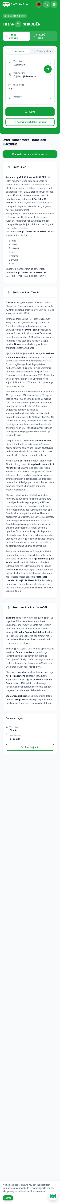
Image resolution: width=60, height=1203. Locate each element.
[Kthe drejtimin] (48, 69)
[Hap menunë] (54, 4)
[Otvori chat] (52, 1196)
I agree (7, 1198)
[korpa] (46, 4)
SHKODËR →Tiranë (42, 36)
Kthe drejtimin (31, 747)
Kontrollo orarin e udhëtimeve (28, 154)
